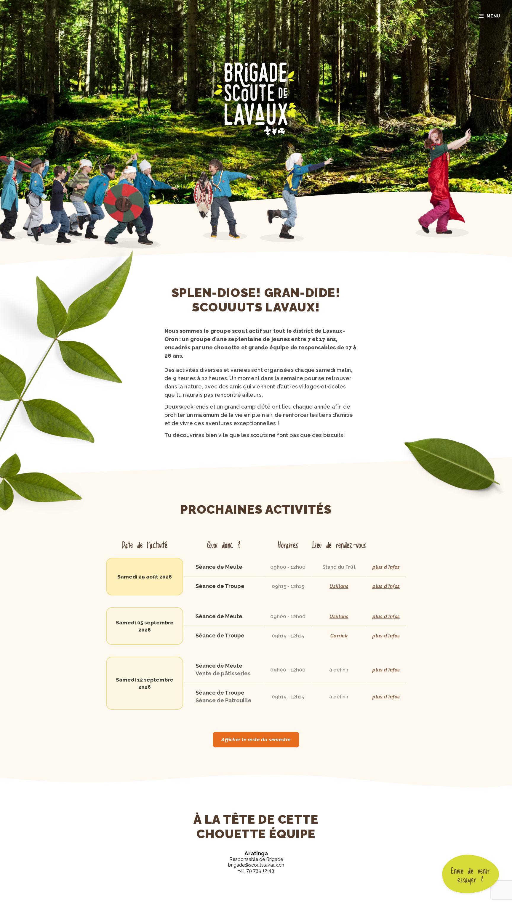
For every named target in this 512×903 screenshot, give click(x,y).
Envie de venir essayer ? (470, 875)
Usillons (338, 586)
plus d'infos (386, 567)
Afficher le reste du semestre (256, 740)
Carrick (339, 636)
